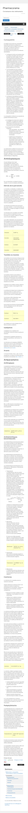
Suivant (20, 33)
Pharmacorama (11, 8)
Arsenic (9, 782)
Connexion (23, 13)
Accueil (6, 27)
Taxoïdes (10, 780)
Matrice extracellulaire (10, 797)
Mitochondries (9, 795)
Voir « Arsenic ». (19, 356)
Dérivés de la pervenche (13, 778)
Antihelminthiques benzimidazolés (15, 788)
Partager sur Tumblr (18, 759)
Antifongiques (11, 786)
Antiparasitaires (10, 785)
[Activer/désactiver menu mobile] (23, 24)
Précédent (7, 33)
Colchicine (10, 790)
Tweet (5, 759)
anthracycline (7, 347)
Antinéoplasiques (10, 777)
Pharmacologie (14, 27)
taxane (13, 347)
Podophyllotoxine (11, 792)
